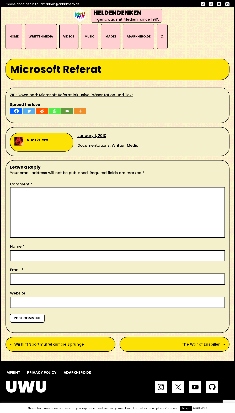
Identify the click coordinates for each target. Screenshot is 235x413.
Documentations (93, 145)
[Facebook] (16, 111)
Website (17, 293)
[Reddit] (42, 111)
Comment (21, 184)
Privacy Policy (42, 372)
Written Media (41, 36)
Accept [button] (186, 408)
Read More (200, 408)
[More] (80, 111)
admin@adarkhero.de (62, 4)
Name (17, 246)
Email (16, 269)
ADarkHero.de (139, 36)
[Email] (67, 111)
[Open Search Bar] (162, 36)
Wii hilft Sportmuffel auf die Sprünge (49, 344)
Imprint (13, 372)
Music (90, 36)
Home (14, 36)
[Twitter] (29, 111)
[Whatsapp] (55, 111)
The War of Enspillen (201, 344)
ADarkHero (37, 140)
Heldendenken (117, 13)
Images (110, 36)
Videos (68, 36)
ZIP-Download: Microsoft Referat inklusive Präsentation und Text (71, 95)
